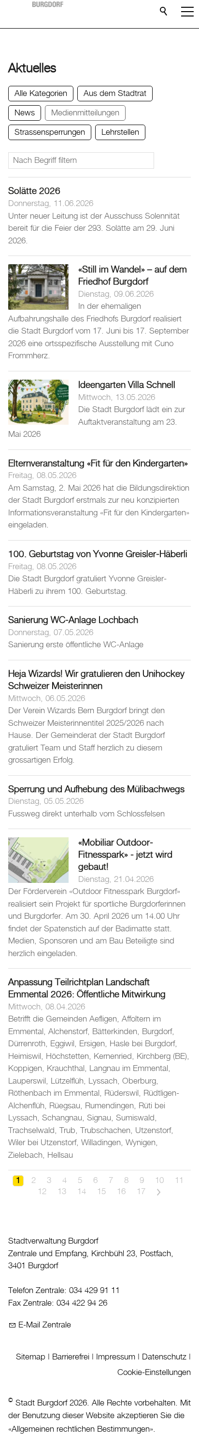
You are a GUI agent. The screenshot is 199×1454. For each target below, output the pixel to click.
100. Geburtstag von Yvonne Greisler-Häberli (97, 554)
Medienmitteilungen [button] (85, 113)
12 (42, 1191)
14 (81, 1191)
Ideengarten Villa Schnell (126, 385)
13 (61, 1191)
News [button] (24, 113)
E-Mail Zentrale (44, 1325)
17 (141, 1191)
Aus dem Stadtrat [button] (115, 93)
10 (159, 1180)
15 (101, 1191)
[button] (187, 11)
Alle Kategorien (40, 93)
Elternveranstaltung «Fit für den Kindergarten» (98, 463)
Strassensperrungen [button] (49, 132)
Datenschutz (164, 1357)
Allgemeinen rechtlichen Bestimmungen (81, 1429)
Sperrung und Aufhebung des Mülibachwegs (96, 789)
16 (121, 1191)
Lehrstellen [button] (120, 132)
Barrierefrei (70, 1357)
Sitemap (30, 1357)
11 (179, 1180)
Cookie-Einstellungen (154, 1372)
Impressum (115, 1357)
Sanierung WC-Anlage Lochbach (73, 620)
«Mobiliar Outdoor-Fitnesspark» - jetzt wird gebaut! (125, 855)
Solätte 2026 (34, 191)
